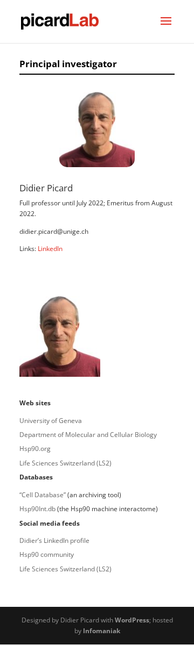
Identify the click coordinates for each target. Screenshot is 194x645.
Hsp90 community (46, 554)
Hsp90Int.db (37, 508)
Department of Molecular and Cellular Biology (88, 434)
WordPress (132, 620)
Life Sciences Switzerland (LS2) (65, 463)
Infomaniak (101, 630)
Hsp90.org (35, 448)
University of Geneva (50, 420)
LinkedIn (50, 248)
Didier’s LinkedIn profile (54, 540)
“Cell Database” (42, 494)
